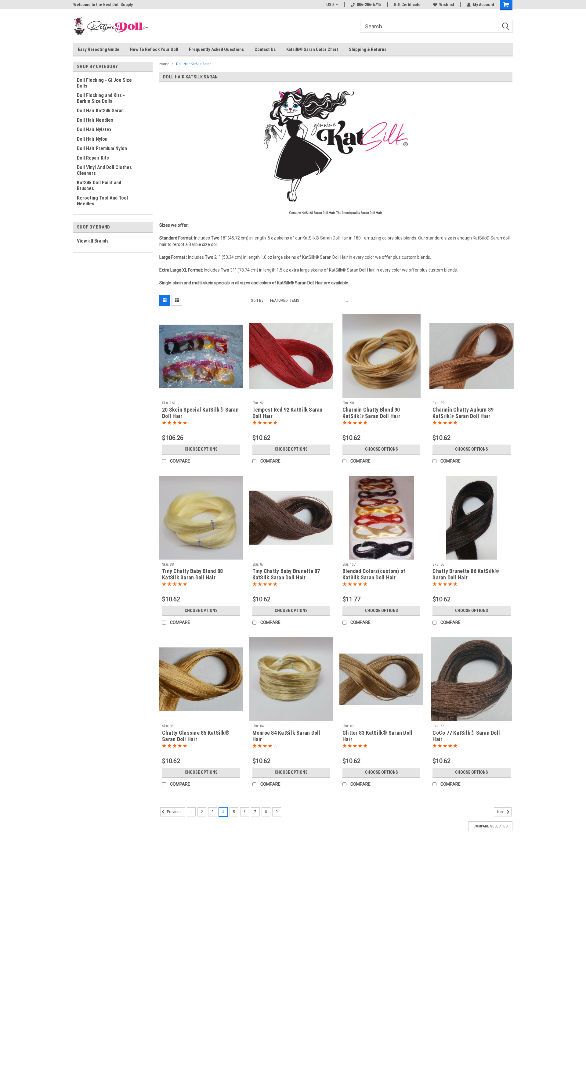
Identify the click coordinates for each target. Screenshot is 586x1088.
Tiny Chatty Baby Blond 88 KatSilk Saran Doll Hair (192, 574)
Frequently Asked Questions (216, 49)
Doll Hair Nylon (92, 139)
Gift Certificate (407, 4)
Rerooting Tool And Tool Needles (102, 201)
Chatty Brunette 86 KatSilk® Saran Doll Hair (465, 574)
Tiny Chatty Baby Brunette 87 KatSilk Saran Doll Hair (286, 574)
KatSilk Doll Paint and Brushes (99, 185)
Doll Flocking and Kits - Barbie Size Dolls (101, 98)
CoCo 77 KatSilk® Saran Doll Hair (466, 736)
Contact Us (265, 49)
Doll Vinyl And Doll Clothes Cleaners (104, 170)
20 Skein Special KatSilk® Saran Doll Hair (200, 412)
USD (330, 4)
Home (164, 64)
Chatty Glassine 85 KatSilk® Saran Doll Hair (195, 736)
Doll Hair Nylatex (94, 129)
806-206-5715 (369, 4)
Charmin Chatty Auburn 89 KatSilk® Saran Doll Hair (463, 412)
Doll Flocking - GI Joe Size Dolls (104, 83)
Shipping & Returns (367, 49)
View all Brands (93, 241)
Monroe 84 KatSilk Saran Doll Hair (286, 736)
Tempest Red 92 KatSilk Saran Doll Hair (287, 412)
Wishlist (446, 4)
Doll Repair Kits (93, 158)
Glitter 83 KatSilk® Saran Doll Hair (377, 736)
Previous (174, 812)
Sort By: (257, 300)
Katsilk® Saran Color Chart (312, 49)
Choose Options (201, 449)
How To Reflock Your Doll (154, 49)
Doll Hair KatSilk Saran (100, 110)
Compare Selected (490, 826)
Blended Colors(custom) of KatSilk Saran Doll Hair (373, 574)
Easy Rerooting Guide (98, 49)
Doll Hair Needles (95, 120)
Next (501, 812)
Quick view (201, 393)
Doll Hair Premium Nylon (102, 148)
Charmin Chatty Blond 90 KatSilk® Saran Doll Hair (371, 412)
